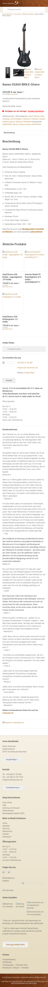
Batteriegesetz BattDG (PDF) (13, 813)
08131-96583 (28, 3)
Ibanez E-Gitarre (19, 124)
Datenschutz (7, 831)
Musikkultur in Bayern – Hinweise (15, 968)
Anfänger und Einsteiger (11, 119)
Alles (42, 116)
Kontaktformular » (13, 787)
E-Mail (32, 3)
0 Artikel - (40, 3)
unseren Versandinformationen (14, 934)
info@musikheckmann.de (12, 780)
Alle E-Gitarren (34, 116)
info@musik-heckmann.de (27, 368)
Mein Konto (36, 3)
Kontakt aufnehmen (36, 111)
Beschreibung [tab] (9, 133)
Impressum (6, 837)
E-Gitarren (26, 119)
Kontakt (9, 380)
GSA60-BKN (7, 124)
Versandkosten (14, 94)
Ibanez (12, 122)
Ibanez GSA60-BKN (33, 124)
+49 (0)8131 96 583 (24, 363)
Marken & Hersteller (28, 14)
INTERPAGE (7, 962)
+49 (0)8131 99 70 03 (14, 777)
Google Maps (29, 373)
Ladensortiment (36, 232)
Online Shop (17, 14)
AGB (4, 805)
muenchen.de (7, 713)
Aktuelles (6, 826)
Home (4, 823)
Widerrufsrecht (8, 811)
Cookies (5, 834)
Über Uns (6, 828)
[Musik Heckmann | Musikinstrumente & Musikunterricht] (10, 3)
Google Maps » (12, 759)
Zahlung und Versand (10, 808)
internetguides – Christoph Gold (14, 965)
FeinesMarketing (9, 959)
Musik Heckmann (7, 14)
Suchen (6, 9)
